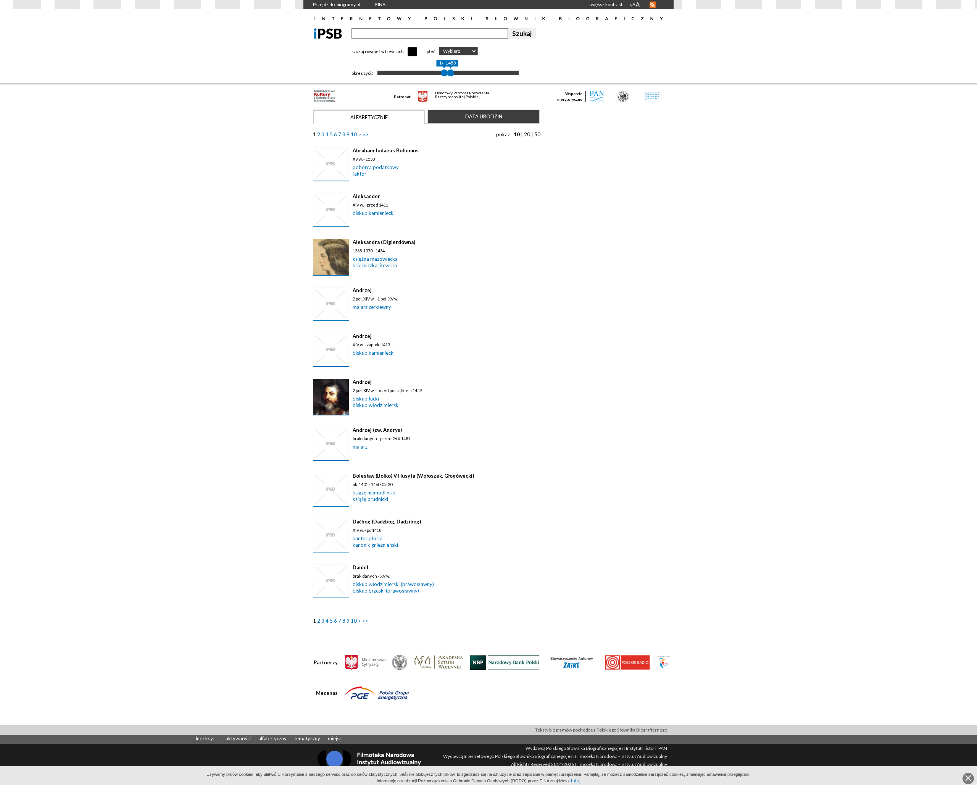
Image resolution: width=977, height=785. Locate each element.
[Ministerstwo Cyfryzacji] (365, 662)
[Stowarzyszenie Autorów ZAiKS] (572, 662)
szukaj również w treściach (377, 51)
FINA (380, 4)
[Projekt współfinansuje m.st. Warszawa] (663, 662)
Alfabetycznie (369, 117)
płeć (431, 51)
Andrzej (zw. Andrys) (377, 430)
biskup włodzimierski (376, 405)
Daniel (360, 567)
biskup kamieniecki (374, 213)
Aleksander (366, 196)
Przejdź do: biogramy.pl (336, 4)
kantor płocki (367, 538)
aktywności (238, 738)
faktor (359, 174)
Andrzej (362, 290)
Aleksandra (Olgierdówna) (384, 242)
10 (354, 134)
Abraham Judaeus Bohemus (386, 150)
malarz (360, 447)
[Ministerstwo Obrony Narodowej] (399, 662)
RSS (653, 5)
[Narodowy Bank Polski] (505, 662)
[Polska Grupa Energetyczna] (377, 692)
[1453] (450, 72)
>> (365, 134)
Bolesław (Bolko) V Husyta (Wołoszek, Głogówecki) (413, 476)
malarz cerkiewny (372, 307)
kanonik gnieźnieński (375, 545)
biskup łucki (366, 399)
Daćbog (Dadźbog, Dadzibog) (387, 521)
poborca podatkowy (376, 167)
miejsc (335, 738)
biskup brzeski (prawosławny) (386, 591)
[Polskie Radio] (627, 662)
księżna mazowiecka (375, 259)
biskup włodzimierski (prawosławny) (393, 584)
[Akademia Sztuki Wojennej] (438, 662)
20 (527, 134)
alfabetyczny (272, 738)
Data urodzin (483, 116)
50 (537, 134)
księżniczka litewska (375, 265)
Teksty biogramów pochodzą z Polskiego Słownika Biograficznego (601, 730)
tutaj (575, 780)
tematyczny (307, 738)
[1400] (444, 72)
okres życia (362, 73)
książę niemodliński (374, 492)
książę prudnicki (370, 499)
